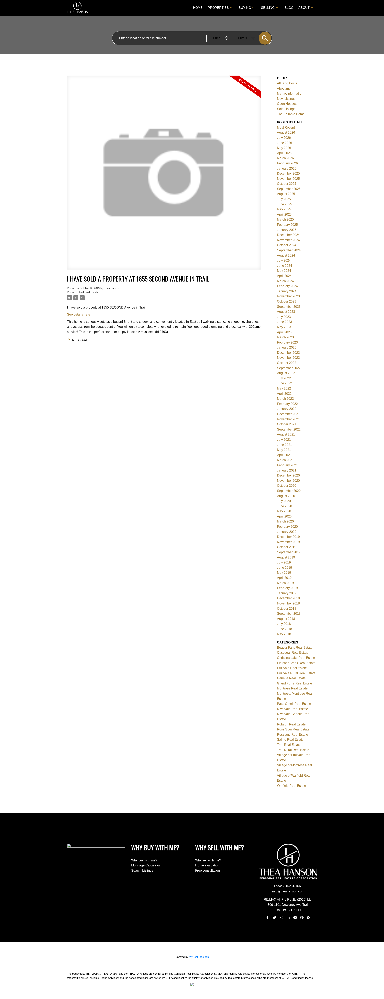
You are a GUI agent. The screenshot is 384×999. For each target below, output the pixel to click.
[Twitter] (274, 917)
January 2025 (286, 230)
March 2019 (285, 583)
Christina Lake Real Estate (296, 657)
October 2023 (286, 301)
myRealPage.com (199, 956)
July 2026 (284, 137)
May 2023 (284, 327)
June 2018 (284, 629)
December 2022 (288, 352)
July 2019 (284, 562)
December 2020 (288, 475)
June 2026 (284, 143)
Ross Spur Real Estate (293, 729)
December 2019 (288, 536)
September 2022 (289, 368)
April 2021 (284, 455)
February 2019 (287, 588)
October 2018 (286, 608)
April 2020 (284, 516)
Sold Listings (286, 109)
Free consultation (207, 870)
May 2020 (284, 511)
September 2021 (289, 429)
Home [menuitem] (198, 7)
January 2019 (286, 593)
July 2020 (284, 501)
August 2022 (286, 373)
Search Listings (142, 870)
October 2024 (286, 245)
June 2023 (284, 322)
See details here (78, 314)
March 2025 (285, 219)
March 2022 (285, 398)
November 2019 (288, 542)
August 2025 (286, 194)
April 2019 (284, 577)
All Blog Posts (287, 83)
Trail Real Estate (88, 292)
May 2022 (284, 388)
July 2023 (284, 317)
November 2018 (288, 603)
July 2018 (284, 623)
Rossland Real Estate (292, 734)
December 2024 (288, 235)
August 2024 (286, 255)
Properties (218, 7)
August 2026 (286, 132)
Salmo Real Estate (290, 739)
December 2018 (288, 598)
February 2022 (287, 404)
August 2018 (286, 618)
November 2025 (288, 178)
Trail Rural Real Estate (293, 750)
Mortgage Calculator (145, 865)
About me (284, 88)
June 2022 (284, 383)
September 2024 (289, 250)
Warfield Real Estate (291, 785)
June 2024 (284, 265)
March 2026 (285, 158)
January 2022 (286, 409)
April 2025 (284, 214)
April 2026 (284, 153)
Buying (245, 7)
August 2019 (286, 557)
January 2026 (286, 168)
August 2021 (286, 434)
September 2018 (289, 613)
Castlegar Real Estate (292, 652)
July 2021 (284, 439)
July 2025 (284, 199)
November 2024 (288, 240)
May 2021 (284, 450)
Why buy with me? (144, 860)
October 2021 (286, 424)
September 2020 (289, 491)
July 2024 (284, 260)
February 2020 (287, 526)
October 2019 (286, 547)
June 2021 (284, 445)
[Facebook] (267, 917)
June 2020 (284, 506)
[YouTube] (295, 917)
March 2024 (285, 281)
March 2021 (285, 460)
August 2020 (286, 496)
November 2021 (288, 419)
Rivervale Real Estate (292, 709)
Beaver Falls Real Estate (294, 647)
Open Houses (287, 103)
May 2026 (284, 148)
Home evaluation (207, 865)
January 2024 (286, 291)
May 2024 (284, 270)
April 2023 (284, 332)
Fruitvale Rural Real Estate (296, 673)
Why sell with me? (208, 860)
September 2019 (289, 552)
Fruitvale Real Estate (292, 668)
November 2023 (288, 296)
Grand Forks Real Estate (294, 683)
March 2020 (285, 521)
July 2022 (284, 378)
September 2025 (289, 189)
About (304, 7)
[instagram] (281, 917)
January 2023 (286, 347)
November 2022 (288, 357)
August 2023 (286, 311)
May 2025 (284, 209)
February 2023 (287, 342)
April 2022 (284, 393)
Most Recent (286, 127)
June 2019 (284, 567)
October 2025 (286, 183)
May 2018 (284, 634)
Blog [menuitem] (289, 7)
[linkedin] (288, 917)
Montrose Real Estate (292, 688)
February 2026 (287, 163)
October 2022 (286, 363)
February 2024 (287, 286)
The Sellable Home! (291, 114)
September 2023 (289, 306)
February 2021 (287, 465)
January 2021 (286, 470)
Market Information (290, 93)
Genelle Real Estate (291, 678)
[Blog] (309, 917)
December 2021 (288, 414)
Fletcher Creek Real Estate (296, 663)
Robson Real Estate (291, 724)
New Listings (286, 98)
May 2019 (284, 572)
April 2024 (284, 276)
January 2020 (286, 531)
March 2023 (285, 337)
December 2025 (288, 173)
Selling (268, 7)
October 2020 (286, 485)
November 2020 (288, 480)
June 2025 (284, 204)
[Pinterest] (302, 917)
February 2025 (287, 224)
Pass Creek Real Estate (294, 703)
